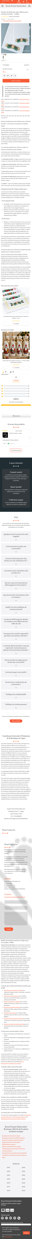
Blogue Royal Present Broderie (11, 1142)
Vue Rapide (16, 302)
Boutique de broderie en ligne (11, 1136)
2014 (23, 1190)
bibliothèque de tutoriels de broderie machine (13, 1119)
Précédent (6, 65)
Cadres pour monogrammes (11, 996)
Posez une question (14, 16)
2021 (8, 1179)
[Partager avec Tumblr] (15, 75)
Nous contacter (16, 721)
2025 (8, 1171)
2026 (23, 1167)
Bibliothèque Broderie (8, 1144)
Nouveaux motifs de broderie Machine (13, 1138)
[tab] (4, 372)
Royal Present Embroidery (16, 6)
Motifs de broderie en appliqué (12, 1001)
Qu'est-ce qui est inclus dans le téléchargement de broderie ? (16, 584)
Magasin (3, 19)
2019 (8, 1183)
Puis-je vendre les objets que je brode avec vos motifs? (16, 661)
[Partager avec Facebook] (8, 75)
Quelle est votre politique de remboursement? (16, 608)
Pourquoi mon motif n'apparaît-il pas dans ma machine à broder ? (16, 634)
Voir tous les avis (16, 450)
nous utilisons (8, 1236)
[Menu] (2, 6)
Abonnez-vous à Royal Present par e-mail (12, 1222)
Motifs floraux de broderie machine (13, 990)
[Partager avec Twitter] (11, 75)
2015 (8, 1190)
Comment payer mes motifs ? (16, 672)
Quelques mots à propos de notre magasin (16, 535)
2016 (23, 1187)
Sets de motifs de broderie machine (13, 1018)
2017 (8, 1187)
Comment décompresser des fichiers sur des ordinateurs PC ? (16, 559)
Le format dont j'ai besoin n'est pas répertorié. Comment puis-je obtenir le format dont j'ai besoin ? (16, 648)
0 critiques (16, 380)
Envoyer (8, 929)
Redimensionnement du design (11, 1146)
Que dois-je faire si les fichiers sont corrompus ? (16, 596)
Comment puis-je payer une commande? (16, 547)
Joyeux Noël (10, 19)
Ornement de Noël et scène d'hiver (12, 21)
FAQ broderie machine (19, 1117)
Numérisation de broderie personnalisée (14, 1153)
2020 (23, 1179)
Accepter (26, 1233)
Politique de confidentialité (16, 694)
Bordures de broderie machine (12, 1007)
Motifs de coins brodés (10, 1013)
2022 (23, 1175)
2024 (23, 1171)
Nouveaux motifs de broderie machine (14, 1024)
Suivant (26, 65)
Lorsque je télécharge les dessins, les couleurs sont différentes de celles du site (16, 621)
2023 (8, 1175)
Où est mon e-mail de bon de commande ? (16, 683)
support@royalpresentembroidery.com (14, 897)
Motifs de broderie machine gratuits (12, 1140)
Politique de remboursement (16, 704)
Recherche (17, 416)
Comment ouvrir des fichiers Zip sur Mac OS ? (16, 572)
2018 (23, 1183)
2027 (8, 1167)
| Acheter (16, 324)
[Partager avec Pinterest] (4, 75)
